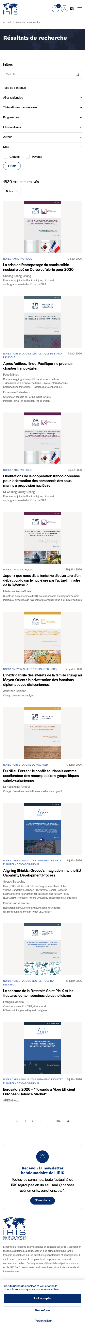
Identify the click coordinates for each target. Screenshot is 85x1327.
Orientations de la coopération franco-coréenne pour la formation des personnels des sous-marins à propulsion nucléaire (41, 481)
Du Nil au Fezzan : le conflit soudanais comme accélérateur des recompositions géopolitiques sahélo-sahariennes (41, 776)
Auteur (7, 137)
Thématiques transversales (20, 107)
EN (72, 8)
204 (58, 1121)
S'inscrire (41, 1200)
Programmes (11, 117)
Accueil (7, 22)
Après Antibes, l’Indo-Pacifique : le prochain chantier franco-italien (38, 366)
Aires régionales (13, 97)
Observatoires (12, 127)
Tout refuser (42, 1310)
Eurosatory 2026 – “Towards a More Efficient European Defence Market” (39, 1092)
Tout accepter (42, 1298)
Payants (37, 157)
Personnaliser (43, 1320)
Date (6, 147)
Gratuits (14, 157)
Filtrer (12, 166)
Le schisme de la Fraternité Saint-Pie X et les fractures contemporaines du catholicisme (38, 993)
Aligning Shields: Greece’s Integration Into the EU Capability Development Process (42, 873)
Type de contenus (14, 88)
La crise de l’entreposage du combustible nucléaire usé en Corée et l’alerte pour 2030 (38, 267)
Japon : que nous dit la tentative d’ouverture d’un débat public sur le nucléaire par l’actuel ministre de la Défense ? (41, 580)
